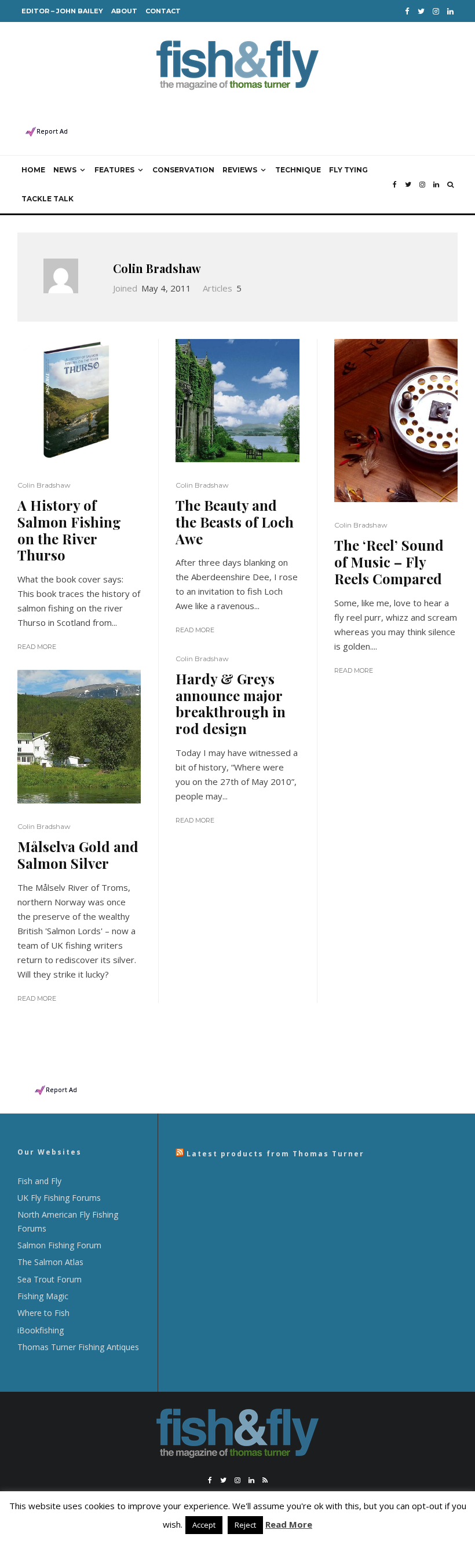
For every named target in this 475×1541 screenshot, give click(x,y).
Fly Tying (348, 169)
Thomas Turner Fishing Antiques (78, 1346)
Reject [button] (245, 1525)
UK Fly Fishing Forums (59, 1197)
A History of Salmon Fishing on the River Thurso (69, 530)
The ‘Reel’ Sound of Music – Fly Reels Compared (389, 562)
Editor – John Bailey (62, 11)
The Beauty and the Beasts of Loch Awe (235, 522)
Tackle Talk (47, 198)
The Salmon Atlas (50, 1261)
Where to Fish (43, 1312)
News (64, 169)
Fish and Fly (39, 1180)
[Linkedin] (450, 11)
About (124, 11)
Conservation (183, 169)
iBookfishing (40, 1330)
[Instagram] (436, 11)
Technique (298, 169)
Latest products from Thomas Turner (275, 1154)
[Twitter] (421, 11)
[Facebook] (407, 11)
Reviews (239, 169)
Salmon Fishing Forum (59, 1245)
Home (33, 169)
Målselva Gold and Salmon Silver (77, 855)
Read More (36, 647)
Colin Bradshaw (157, 268)
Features (114, 169)
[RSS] (265, 1480)
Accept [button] (203, 1525)
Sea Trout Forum (49, 1279)
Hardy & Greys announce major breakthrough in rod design (231, 703)
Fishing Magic (42, 1296)
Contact (163, 11)
